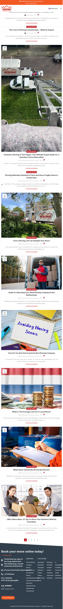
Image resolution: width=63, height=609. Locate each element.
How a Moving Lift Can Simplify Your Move (31, 241)
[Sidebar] (2, 185)
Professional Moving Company (30, 160)
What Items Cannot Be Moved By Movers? (31, 470)
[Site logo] (6, 8)
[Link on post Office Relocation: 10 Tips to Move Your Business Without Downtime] (31, 500)
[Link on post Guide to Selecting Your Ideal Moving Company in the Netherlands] (31, 272)
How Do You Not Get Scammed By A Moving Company (31, 353)
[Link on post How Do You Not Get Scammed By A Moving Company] (31, 330)
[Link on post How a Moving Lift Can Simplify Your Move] (31, 215)
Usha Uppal (29, 15)
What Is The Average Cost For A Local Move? (31, 412)
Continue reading (31, 23)
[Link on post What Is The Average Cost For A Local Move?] (31, 388)
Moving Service (31, 26)
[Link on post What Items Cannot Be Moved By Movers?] (31, 447)
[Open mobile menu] (61, 8)
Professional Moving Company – (31, 606)
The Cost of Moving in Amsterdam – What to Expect (31, 30)
